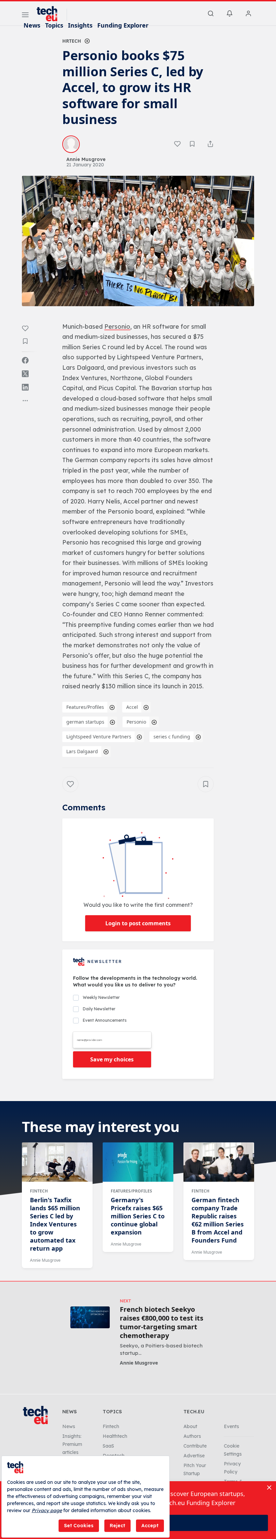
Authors (192, 1436)
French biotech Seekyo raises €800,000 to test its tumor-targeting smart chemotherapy (161, 1322)
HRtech (71, 41)
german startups (85, 722)
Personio (136, 722)
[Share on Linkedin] (25, 387)
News (32, 25)
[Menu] (25, 15)
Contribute (195, 1446)
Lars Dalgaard (82, 751)
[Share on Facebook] (25, 360)
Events (231, 1426)
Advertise (194, 1456)
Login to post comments (138, 923)
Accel (132, 707)
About (190, 1426)
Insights (80, 25)
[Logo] (50, 14)
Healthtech (115, 1436)
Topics (54, 25)
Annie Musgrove (45, 1260)
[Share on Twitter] (25, 373)
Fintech (39, 1191)
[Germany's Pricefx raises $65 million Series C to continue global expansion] (138, 1162)
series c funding (171, 736)
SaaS (108, 1446)
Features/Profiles (85, 707)
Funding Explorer (122, 25)
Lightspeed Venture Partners (98, 736)
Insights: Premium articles (72, 1444)
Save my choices (112, 1059)
